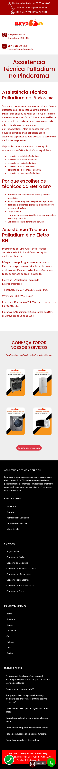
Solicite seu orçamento (29, 447)
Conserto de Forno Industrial (20, 585)
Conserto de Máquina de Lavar (21, 568)
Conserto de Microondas (18, 574)
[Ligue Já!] (51, 763)
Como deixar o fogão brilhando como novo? (27, 727)
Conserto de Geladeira (17, 562)
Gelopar (10, 641)
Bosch (9, 613)
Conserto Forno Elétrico (18, 579)
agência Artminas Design (36, 753)
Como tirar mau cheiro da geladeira (22, 740)
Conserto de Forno (15, 591)
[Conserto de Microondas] (42, 421)
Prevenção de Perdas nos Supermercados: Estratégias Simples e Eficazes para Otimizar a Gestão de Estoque (28, 679)
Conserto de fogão (15, 557)
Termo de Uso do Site (16, 523)
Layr (8, 647)
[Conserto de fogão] (15, 382)
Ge (7, 636)
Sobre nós (11, 506)
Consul (9, 624)
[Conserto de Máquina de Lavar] (15, 421)
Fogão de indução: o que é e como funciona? (26, 733)
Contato (10, 512)
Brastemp (11, 619)
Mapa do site (12, 529)
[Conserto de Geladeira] (42, 382)
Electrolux (11, 630)
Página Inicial (12, 551)
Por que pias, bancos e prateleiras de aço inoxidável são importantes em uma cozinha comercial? (26, 698)
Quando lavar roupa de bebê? (20, 689)
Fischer (10, 653)
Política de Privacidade (17, 517)
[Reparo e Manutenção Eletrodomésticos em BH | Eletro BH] (29, 24)
